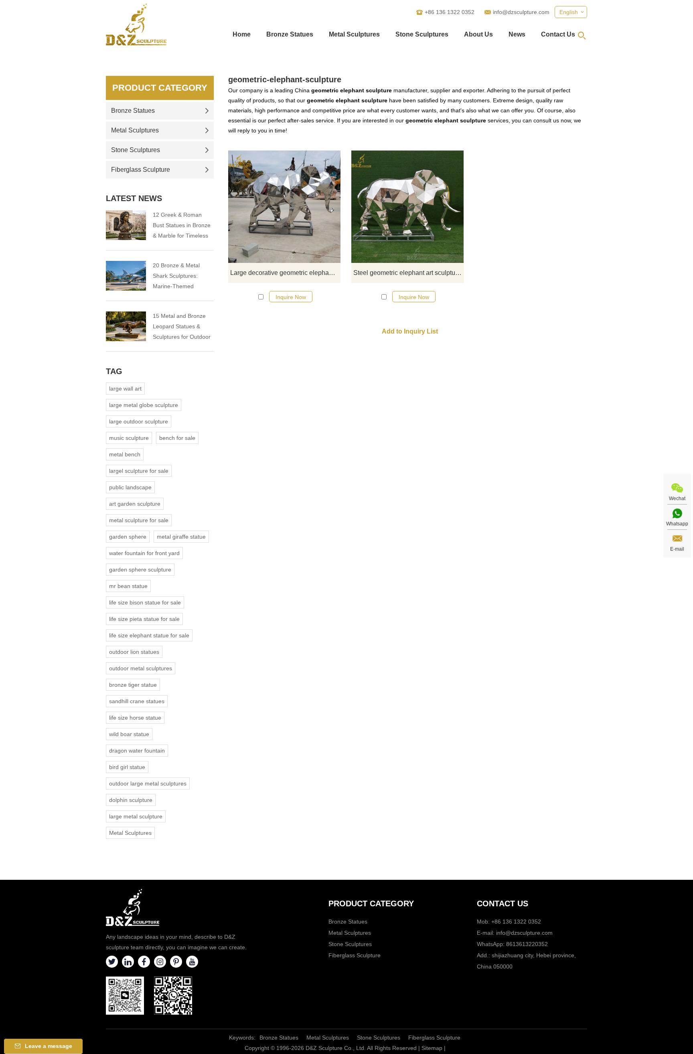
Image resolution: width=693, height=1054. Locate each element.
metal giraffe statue (181, 536)
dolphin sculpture (130, 800)
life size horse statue (135, 717)
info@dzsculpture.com (521, 12)
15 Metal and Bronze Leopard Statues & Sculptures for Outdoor (182, 326)
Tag (114, 371)
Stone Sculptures (421, 34)
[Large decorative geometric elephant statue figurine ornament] (284, 207)
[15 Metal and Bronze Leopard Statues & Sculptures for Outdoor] (126, 326)
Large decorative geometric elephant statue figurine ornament (285, 272)
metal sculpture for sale (138, 520)
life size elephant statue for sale (149, 635)
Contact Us (558, 34)
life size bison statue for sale (145, 602)
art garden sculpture (134, 504)
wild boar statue (129, 734)
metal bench (124, 454)
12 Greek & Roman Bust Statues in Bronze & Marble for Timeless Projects (182, 226)
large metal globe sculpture (143, 405)
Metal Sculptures (354, 34)
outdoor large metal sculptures (147, 783)
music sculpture (129, 438)
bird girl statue (127, 767)
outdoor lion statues (134, 652)
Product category (371, 903)
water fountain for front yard (144, 553)
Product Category (159, 88)
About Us (478, 34)
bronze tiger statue (133, 685)
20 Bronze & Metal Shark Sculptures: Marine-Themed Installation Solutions (179, 276)
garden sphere (127, 536)
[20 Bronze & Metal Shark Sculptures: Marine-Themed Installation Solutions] (126, 276)
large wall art (125, 388)
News (517, 34)
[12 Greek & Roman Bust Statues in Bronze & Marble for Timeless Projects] (126, 225)
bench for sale (177, 438)
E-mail (677, 549)
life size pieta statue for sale (144, 619)
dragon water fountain (137, 750)
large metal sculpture (135, 816)
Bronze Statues (289, 34)
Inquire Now (291, 297)
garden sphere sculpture (140, 569)
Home (242, 34)
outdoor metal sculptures (140, 668)
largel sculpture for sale (138, 471)
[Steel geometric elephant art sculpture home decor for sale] (407, 207)
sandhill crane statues (136, 701)
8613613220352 (527, 944)
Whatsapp (677, 524)
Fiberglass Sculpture (140, 169)
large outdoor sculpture (138, 421)
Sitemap (431, 1048)
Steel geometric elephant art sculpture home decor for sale (408, 272)
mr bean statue (128, 586)
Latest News (134, 198)
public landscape (130, 487)
